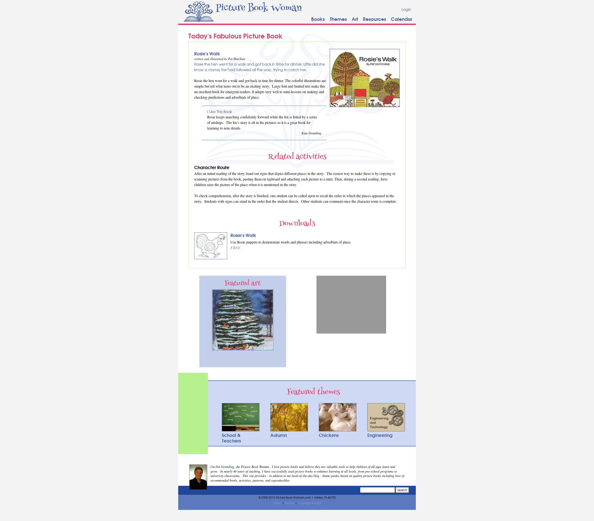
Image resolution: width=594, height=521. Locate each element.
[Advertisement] (351, 305)
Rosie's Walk (207, 53)
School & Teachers (231, 438)
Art (355, 18)
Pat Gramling (225, 466)
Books (318, 18)
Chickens (329, 435)
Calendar (401, 18)
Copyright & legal (309, 503)
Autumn (278, 435)
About (277, 503)
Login (406, 9)
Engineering (380, 435)
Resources (374, 18)
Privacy (289, 503)
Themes (338, 18)
